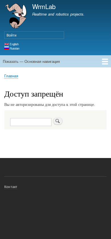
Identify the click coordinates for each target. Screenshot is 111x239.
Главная (11, 75)
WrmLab (44, 6)
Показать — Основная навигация (31, 61)
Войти (12, 35)
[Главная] (15, 16)
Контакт (10, 186)
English (13, 44)
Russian (14, 48)
